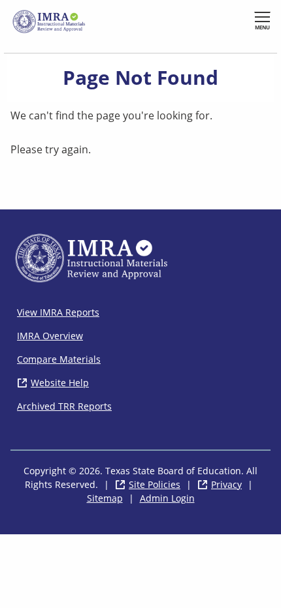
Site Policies (154, 484)
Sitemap (105, 498)
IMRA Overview (50, 335)
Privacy (226, 484)
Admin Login (167, 498)
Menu (262, 27)
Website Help (60, 382)
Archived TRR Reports (64, 406)
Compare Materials (59, 359)
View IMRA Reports (58, 312)
